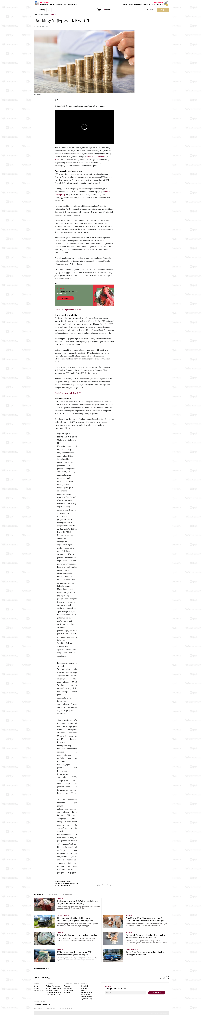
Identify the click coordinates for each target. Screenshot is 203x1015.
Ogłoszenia (68, 988)
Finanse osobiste (43, 14)
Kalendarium (51, 1008)
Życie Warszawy (86, 999)
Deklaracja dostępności (54, 994)
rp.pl (56, 100)
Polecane (53, 894)
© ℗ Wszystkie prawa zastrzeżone (66, 883)
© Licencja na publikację (63, 881)
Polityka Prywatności (53, 986)
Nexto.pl (84, 990)
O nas (36, 986)
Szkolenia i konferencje (42, 1004)
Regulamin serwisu (52, 990)
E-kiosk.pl (84, 986)
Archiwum (67, 992)
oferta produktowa (66, 1008)
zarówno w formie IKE (96, 156)
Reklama (67, 986)
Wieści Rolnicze (86, 997)
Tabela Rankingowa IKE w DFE (68, 309)
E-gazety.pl (85, 988)
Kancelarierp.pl (86, 994)
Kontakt (36, 988)
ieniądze (107, 10)
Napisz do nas (39, 990)
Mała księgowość (87, 992)
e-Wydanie (150, 10)
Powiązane (38, 894)
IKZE (57, 159)
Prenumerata (68, 990)
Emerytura (53, 14)
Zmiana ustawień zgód (54, 988)
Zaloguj (162, 10)
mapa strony (38, 1008)
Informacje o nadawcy (53, 992)
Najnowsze (67, 894)
